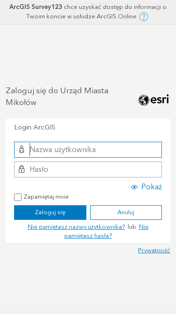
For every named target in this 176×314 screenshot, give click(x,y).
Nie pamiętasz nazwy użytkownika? (76, 227)
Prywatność (154, 250)
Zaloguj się (50, 212)
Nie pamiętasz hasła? (106, 232)
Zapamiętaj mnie (46, 197)
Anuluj (125, 212)
